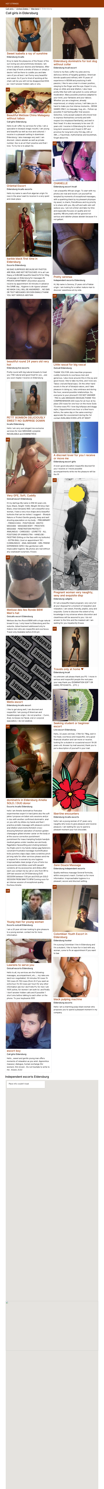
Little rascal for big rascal (70, 364)
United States (22, 9)
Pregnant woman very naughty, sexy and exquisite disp (73, 594)
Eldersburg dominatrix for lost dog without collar (75, 63)
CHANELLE (61, 183)
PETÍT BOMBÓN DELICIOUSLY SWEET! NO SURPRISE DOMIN (26, 419)
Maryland (35, 9)
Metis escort (15, 701)
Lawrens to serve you (20, 965)
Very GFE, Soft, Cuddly (21, 495)
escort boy (14, 1050)
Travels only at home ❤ (69, 669)
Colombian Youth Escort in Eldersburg (70, 935)
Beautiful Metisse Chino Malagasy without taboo (28, 117)
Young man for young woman (25, 921)
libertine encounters (66, 813)
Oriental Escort (16, 185)
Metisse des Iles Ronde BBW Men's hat (25, 611)
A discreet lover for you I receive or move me (74, 457)
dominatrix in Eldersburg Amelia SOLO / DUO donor (27, 801)
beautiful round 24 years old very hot (28, 363)
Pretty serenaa (63, 276)
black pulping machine (68, 999)
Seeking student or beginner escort (71, 725)
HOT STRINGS (12, 3)
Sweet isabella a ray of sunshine (27, 53)
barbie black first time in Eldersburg (22, 260)
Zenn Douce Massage (67, 865)
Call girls (10, 9)
